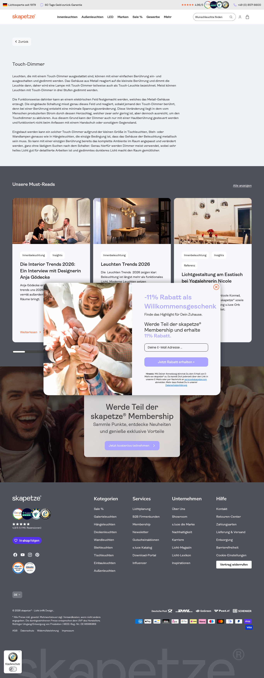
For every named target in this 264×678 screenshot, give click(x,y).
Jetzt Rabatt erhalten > (176, 362)
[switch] (13, 669)
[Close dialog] (216, 287)
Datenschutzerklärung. (176, 385)
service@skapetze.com (196, 379)
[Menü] (19, 652)
